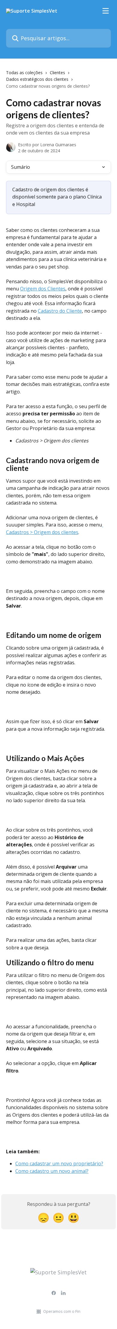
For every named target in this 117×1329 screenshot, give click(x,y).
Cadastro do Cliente (60, 311)
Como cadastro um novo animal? (51, 1171)
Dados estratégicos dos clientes (37, 79)
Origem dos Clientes (42, 288)
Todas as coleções (24, 72)
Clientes (57, 72)
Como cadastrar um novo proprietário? (59, 1163)
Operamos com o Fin (61, 1311)
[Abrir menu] (105, 10)
